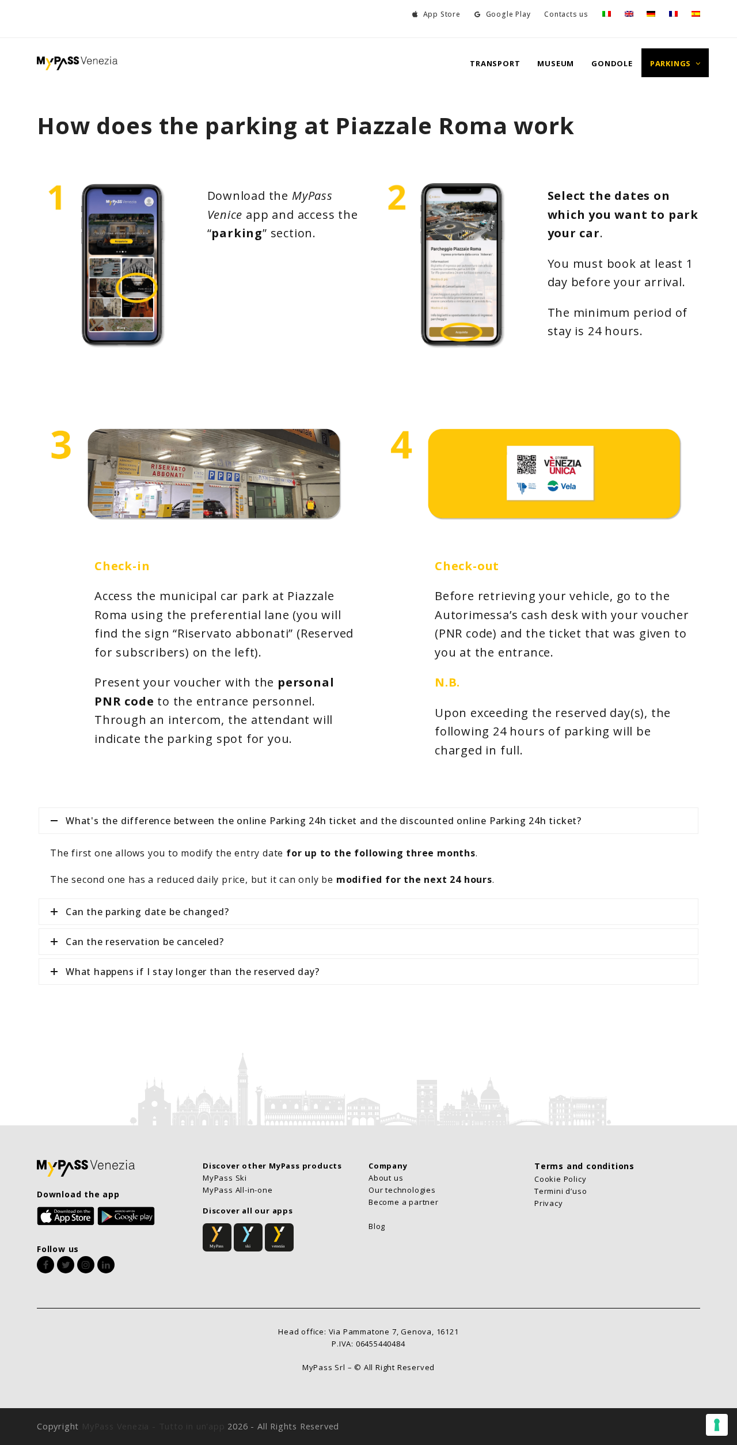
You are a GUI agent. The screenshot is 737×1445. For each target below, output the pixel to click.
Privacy (548, 1203)
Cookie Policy (560, 1179)
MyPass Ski (225, 1178)
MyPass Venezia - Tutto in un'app (153, 1426)
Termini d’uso (560, 1191)
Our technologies (402, 1190)
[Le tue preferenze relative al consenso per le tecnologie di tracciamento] (717, 1425)
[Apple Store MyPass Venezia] (65, 1214)
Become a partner (403, 1202)
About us (385, 1178)
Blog (376, 1226)
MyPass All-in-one (238, 1190)
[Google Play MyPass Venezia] (126, 1214)
